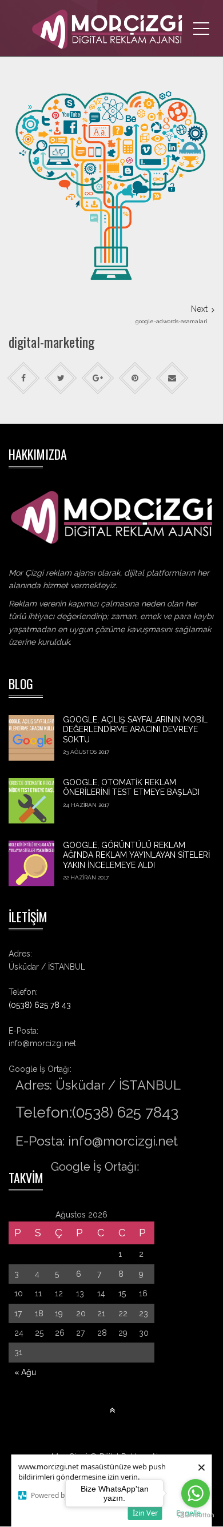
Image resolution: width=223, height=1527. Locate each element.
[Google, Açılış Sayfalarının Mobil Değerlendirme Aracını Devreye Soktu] (31, 738)
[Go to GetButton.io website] (195, 1515)
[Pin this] (135, 378)
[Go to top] (111, 1411)
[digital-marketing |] (111, 28)
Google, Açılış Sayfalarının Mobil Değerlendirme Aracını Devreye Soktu (135, 729)
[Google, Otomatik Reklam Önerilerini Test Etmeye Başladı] (31, 800)
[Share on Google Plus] (98, 378)
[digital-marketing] (111, 181)
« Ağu (25, 1372)
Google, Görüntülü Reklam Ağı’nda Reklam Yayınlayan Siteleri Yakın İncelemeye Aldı (136, 855)
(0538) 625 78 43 (40, 1005)
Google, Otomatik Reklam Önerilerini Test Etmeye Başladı (131, 787)
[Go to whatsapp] (195, 1493)
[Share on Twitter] (61, 378)
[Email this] (172, 378)
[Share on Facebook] (23, 378)
